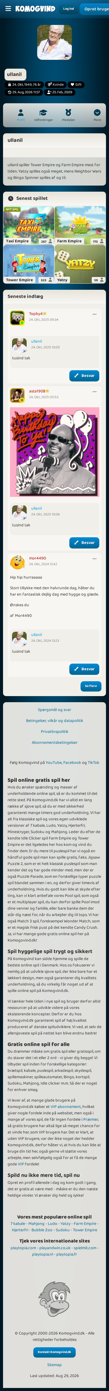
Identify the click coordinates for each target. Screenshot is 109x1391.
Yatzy (66, 1223)
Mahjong (36, 1223)
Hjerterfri (20, 1230)
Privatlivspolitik (54, 731)
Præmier (90, 1119)
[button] (97, 116)
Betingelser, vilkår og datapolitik (54, 720)
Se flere (91, 686)
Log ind (68, 9)
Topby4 (36, 313)
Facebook (72, 762)
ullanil (36, 341)
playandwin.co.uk (55, 1248)
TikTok (93, 762)
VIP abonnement (66, 1106)
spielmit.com (85, 1248)
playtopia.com (23, 1248)
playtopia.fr (66, 1254)
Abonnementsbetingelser (55, 742)
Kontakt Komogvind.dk (54, 1352)
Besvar (88, 375)
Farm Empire (85, 1223)
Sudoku (63, 1230)
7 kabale (18, 1223)
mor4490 (37, 558)
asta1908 (37, 391)
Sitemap (54, 1365)
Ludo (52, 1223)
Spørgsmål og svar (54, 709)
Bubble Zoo (41, 1230)
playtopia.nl (42, 1254)
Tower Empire (85, 1230)
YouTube (54, 762)
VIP (21, 1164)
